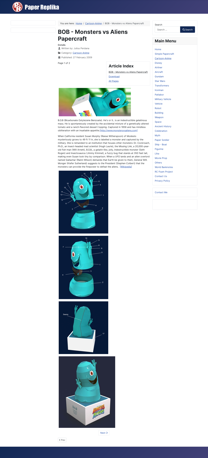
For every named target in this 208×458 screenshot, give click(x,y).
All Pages (114, 81)
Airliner (158, 67)
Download (114, 76)
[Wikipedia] (126, 166)
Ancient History (163, 126)
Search (158, 24)
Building (159, 112)
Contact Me (161, 192)
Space (158, 121)
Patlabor (159, 94)
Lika (157, 153)
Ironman (159, 90)
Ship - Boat (161, 144)
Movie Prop (161, 158)
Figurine (159, 149)
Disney (158, 62)
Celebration (161, 130)
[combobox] (167, 29)
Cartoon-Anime (81, 52)
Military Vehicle (163, 99)
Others (158, 162)
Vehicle (158, 103)
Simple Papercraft (164, 53)
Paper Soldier (162, 140)
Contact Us (161, 176)
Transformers (162, 85)
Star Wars (160, 81)
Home (158, 49)
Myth (157, 135)
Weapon (159, 117)
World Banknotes (164, 167)
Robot (158, 108)
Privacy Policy (162, 180)
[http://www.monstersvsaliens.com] (119, 130)
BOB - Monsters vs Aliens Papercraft (128, 72)
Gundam (159, 76)
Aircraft (159, 72)
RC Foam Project (164, 171)
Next (103, 432)
